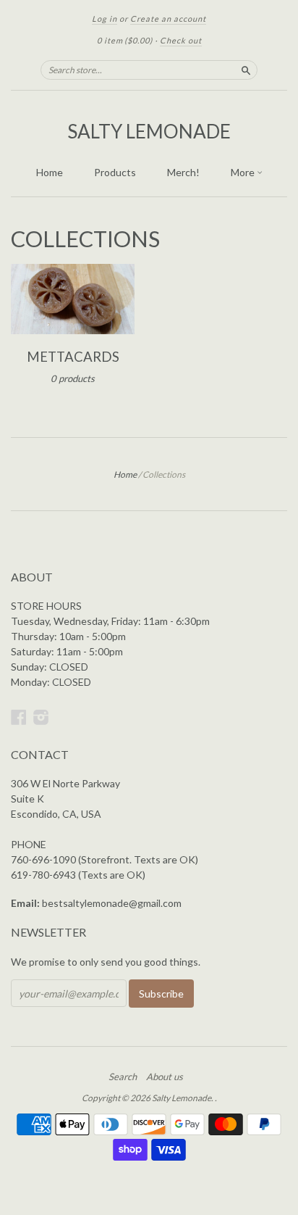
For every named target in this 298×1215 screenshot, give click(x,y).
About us (164, 1076)
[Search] (246, 69)
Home (49, 172)
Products (115, 172)
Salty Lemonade (149, 131)
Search (122, 1076)
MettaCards (73, 357)
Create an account (168, 18)
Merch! (183, 172)
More (244, 172)
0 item (125, 40)
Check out (181, 40)
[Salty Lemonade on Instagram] (41, 717)
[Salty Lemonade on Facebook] (19, 717)
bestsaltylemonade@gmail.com (112, 903)
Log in (104, 18)
